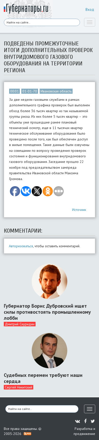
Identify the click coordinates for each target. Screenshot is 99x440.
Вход (90, 9)
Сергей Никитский (18, 387)
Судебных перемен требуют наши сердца (43, 378)
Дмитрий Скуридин (20, 324)
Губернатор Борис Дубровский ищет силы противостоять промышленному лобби (47, 312)
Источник (79, 209)
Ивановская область (56, 91)
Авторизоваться (21, 246)
